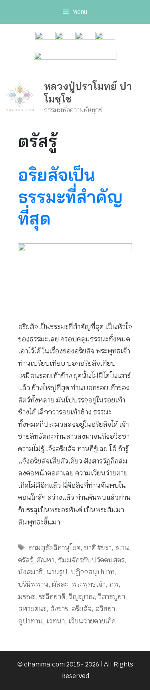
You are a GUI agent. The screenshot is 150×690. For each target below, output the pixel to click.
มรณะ (26, 596)
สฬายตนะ (32, 608)
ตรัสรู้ (25, 560)
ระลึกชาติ (52, 596)
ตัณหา (45, 560)
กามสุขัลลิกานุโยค (54, 547)
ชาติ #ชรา (98, 547)
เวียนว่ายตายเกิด (92, 621)
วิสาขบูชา (111, 596)
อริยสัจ (82, 608)
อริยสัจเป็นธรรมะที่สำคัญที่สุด (70, 196)
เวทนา (55, 621)
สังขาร (59, 608)
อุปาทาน (30, 621)
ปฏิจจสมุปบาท (92, 572)
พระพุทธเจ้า (89, 584)
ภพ (113, 584)
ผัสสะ (60, 584)
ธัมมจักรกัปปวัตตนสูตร (91, 560)
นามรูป (56, 572)
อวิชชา (105, 608)
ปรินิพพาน (33, 584)
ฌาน (122, 547)
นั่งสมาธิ (30, 572)
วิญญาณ (81, 596)
